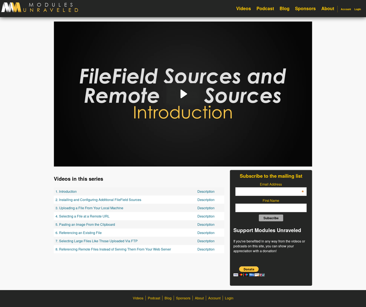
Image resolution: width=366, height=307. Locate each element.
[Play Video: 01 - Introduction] (183, 94)
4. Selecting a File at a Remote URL (82, 216)
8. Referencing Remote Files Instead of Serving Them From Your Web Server (113, 249)
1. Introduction (66, 191)
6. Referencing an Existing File (78, 232)
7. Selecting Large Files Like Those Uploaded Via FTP (96, 240)
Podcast (265, 8)
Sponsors (305, 8)
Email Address (282, 184)
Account (346, 9)
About (327, 8)
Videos (243, 8)
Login (357, 9)
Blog (285, 8)
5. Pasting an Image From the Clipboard (85, 224)
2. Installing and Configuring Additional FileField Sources (98, 199)
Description (206, 191)
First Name (271, 200)
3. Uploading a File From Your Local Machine (89, 207)
